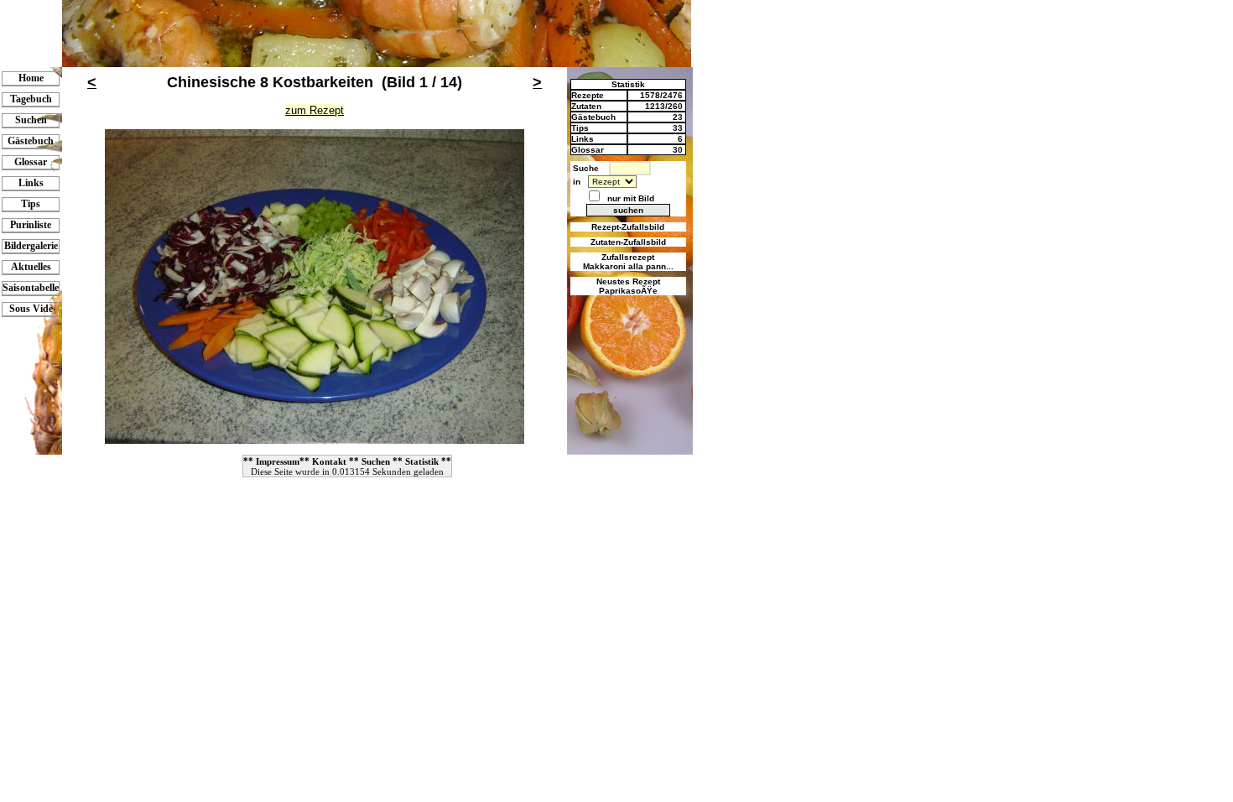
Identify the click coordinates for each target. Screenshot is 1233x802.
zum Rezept (314, 110)
